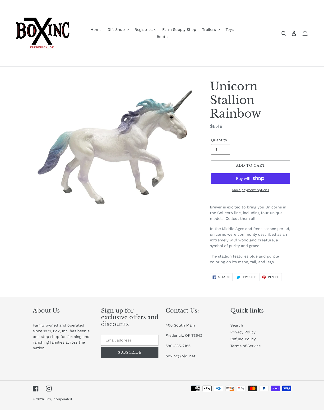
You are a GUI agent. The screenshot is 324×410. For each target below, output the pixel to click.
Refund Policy (243, 339)
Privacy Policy (242, 332)
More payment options (250, 190)
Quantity (219, 140)
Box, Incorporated (59, 399)
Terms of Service (245, 346)
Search (236, 325)
